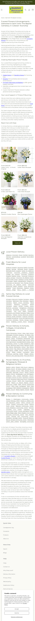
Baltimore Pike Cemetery (20, 301)
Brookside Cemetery (19, 309)
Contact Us (6, 566)
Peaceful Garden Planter (8, 214)
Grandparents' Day (8, 527)
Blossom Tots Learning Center (15, 355)
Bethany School (29, 345)
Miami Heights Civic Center (26, 413)
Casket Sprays (7, 75)
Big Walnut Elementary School (16, 347)
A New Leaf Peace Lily (8, 191)
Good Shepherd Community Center (17, 408)
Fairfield (25, 255)
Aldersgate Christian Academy (15, 335)
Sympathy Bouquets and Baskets (13, 82)
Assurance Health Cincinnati (25, 267)
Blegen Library (29, 354)
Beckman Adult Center (17, 345)
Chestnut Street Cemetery (13, 316)
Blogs (5, 552)
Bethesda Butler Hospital (26, 269)
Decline (17, 613)
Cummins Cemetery (12, 320)
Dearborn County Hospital (26, 279)
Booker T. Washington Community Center (20, 399)
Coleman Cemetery (28, 316)
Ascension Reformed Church (19, 379)
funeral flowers (5, 458)
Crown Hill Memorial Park (26, 318)
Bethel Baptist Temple (22, 389)
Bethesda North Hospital (13, 271)
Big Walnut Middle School (14, 350)
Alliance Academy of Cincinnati (16, 336)
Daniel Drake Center (12, 279)
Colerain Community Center (19, 404)
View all (17, 243)
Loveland (23, 257)
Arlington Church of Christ (14, 377)
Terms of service (8, 589)
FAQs (4, 563)
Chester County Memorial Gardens (23, 315)
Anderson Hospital (11, 267)
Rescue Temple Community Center (16, 420)
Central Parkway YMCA (13, 401)
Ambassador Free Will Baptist (25, 374)
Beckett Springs (11, 269)
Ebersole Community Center (25, 406)
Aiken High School (28, 333)
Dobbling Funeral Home (19, 321)
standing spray (5, 472)
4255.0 (13, 367)
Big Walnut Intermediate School (24, 349)
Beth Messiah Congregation (21, 388)
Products (5, 535)
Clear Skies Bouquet (24, 191)
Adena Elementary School (13, 333)
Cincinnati (15, 255)
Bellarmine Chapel (11, 384)
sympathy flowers (9, 456)
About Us (6, 538)
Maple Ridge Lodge (11, 413)
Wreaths (5, 79)
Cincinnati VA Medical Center (25, 278)
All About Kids (29, 335)
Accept (17, 609)
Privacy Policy (7, 578)
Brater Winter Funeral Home (24, 306)
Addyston (9, 255)
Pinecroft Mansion (28, 418)
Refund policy (7, 581)
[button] (25, 10)
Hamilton (31, 255)
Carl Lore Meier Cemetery (24, 311)
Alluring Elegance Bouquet (6, 237)
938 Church (24, 367)
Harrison (8, 257)
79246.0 (18, 367)
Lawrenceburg (16, 257)
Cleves (20, 255)
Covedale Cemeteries (12, 318)
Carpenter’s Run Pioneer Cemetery (16, 313)
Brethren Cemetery (12, 308)
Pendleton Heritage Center (14, 418)
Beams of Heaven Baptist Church (22, 382)
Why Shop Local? (8, 570)
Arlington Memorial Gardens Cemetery (17, 299)
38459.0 (8, 367)
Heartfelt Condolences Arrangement (24, 237)
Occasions (6, 531)
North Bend (30, 257)
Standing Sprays (19, 75)
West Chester (10, 258)
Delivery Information (9, 574)
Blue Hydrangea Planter (25, 214)
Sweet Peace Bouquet (24, 167)
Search (5, 549)
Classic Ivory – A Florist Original (8, 168)
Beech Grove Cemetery (21, 303)
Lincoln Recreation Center (26, 411)
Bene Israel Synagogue (18, 386)
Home (2, 17)
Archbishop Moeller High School (20, 340)
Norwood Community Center (15, 414)
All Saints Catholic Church (24, 369)
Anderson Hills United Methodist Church (20, 376)
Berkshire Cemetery (21, 304)
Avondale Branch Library (24, 342)
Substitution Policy (8, 585)
